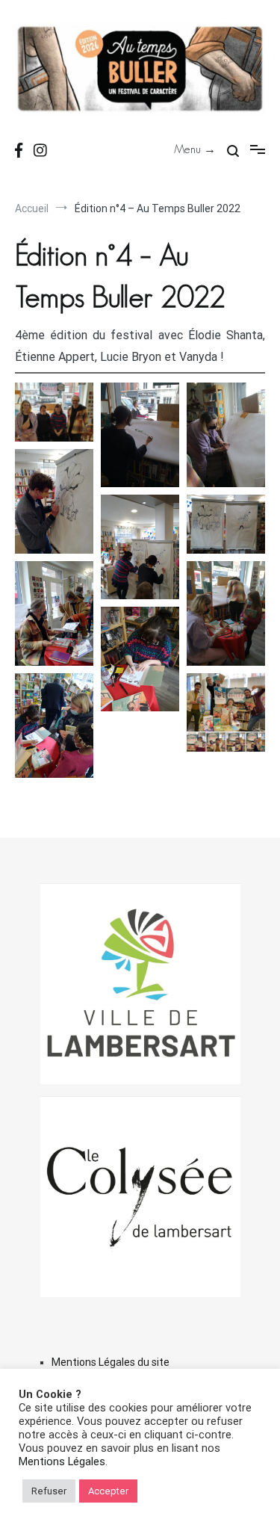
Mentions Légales (62, 1461)
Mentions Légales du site (110, 1362)
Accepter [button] (108, 1491)
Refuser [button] (48, 1491)
